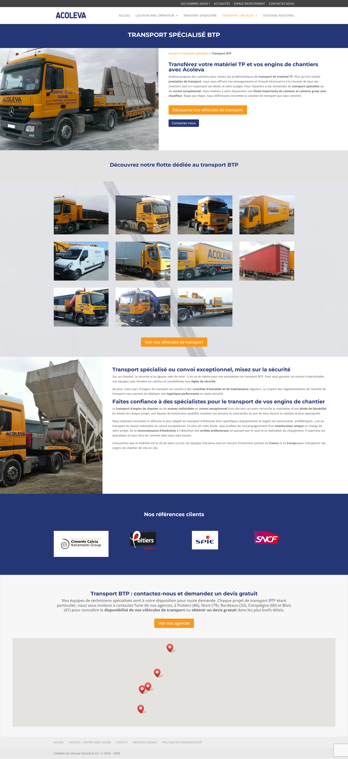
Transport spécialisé (238, 15)
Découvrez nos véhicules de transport (208, 110)
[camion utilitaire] (143, 279)
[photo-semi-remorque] (266, 279)
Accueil (124, 15)
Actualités (222, 3)
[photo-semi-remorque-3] (205, 279)
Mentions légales (145, 742)
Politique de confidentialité (182, 742)
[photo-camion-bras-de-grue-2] (81, 325)
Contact (122, 742)
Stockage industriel (278, 15)
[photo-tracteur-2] (143, 233)
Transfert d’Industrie (200, 15)
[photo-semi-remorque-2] (205, 325)
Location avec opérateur (155, 15)
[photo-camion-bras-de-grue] (143, 325)
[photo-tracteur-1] (81, 233)
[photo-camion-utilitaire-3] (266, 233)
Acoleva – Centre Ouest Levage (90, 742)
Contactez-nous (281, 3)
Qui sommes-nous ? (195, 3)
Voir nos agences (174, 623)
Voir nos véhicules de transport (174, 342)
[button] (149, 686)
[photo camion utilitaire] (81, 279)
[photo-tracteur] (205, 233)
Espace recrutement (249, 3)
